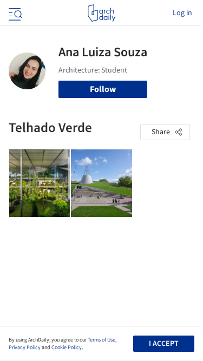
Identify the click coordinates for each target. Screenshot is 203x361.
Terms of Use (101, 340)
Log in (182, 13)
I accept (164, 343)
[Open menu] (14, 13)
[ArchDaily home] (101, 13)
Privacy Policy (25, 347)
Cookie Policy (66, 347)
